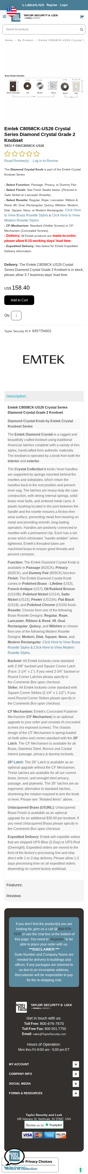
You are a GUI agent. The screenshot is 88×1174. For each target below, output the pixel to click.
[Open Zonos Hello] (9, 9)
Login (64, 5)
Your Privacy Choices (34, 1161)
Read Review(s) (16, 161)
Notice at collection (21, 1169)
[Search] (81, 29)
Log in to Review (45, 161)
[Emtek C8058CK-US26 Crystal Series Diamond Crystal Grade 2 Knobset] (44, 49)
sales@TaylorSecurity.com (49, 1034)
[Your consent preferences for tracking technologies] (80, 1170)
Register (52, 5)
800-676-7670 (52, 1023)
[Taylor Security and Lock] (34, 17)
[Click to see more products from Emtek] (44, 359)
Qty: (7, 315)
